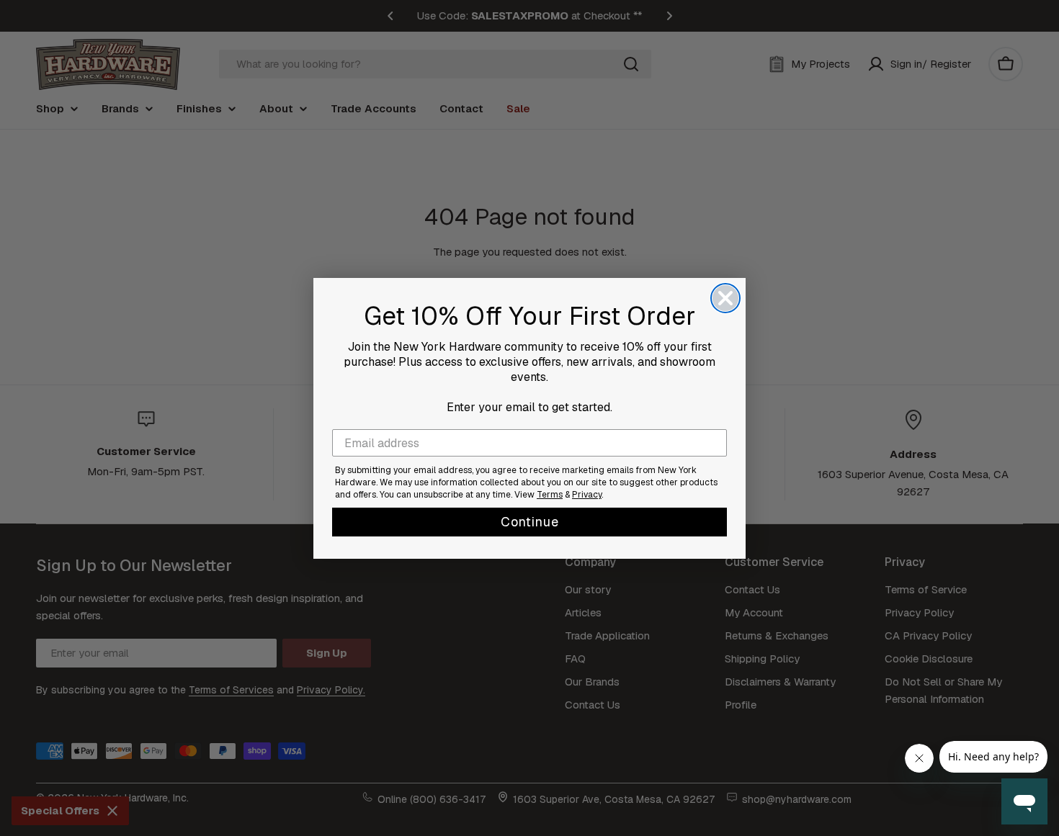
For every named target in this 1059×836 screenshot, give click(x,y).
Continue (530, 521)
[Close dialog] (725, 298)
